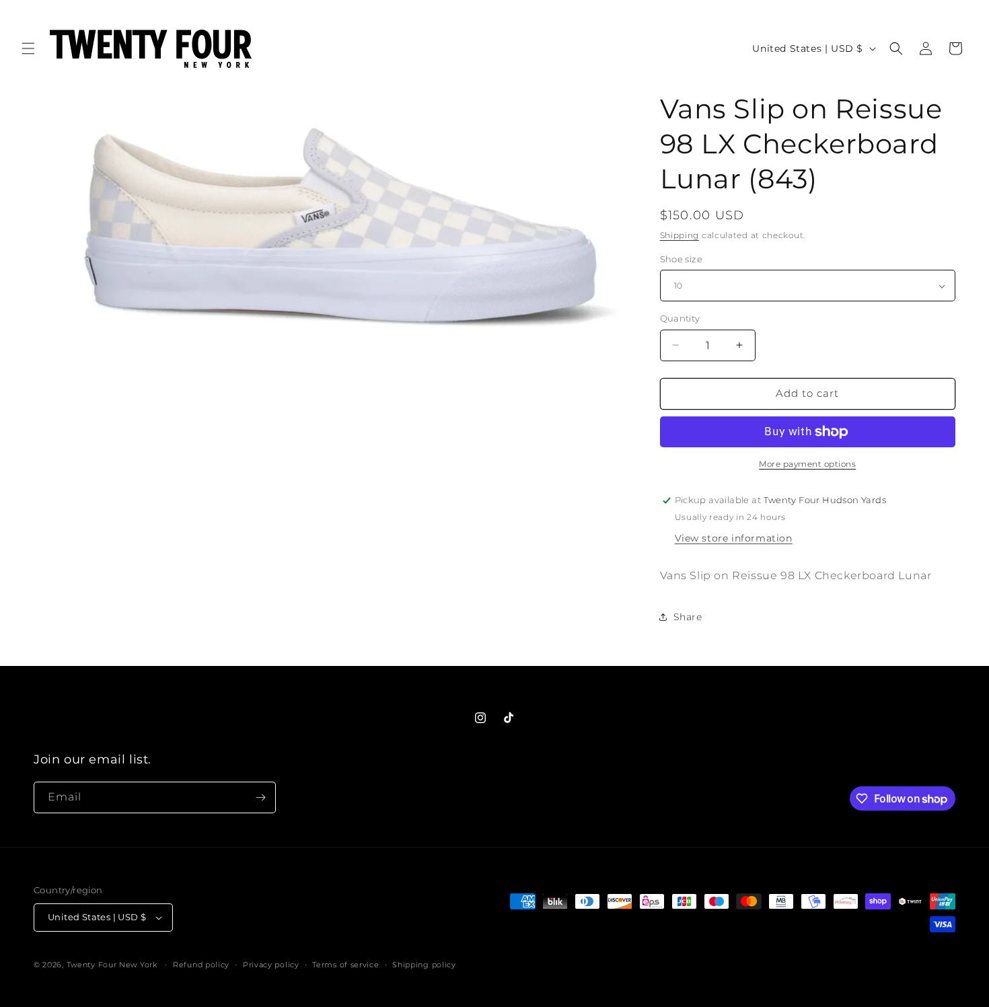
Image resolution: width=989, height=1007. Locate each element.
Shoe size (681, 259)
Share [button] (687, 617)
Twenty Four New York (112, 964)
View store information (734, 538)
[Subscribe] (260, 797)
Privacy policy (271, 964)
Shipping (680, 235)
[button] (28, 48)
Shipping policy (424, 964)
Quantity (680, 318)
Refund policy (201, 964)
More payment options (807, 464)
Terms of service (345, 964)
